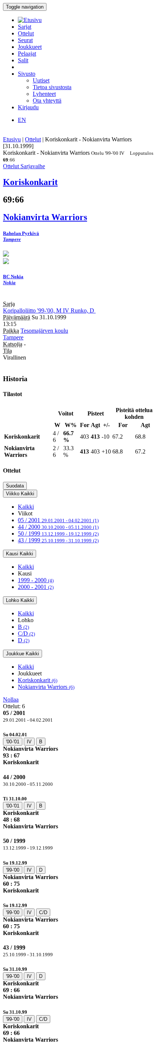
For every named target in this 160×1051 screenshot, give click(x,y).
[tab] (80, 748)
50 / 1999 (58, 533)
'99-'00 (12, 870)
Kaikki (26, 506)
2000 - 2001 (36, 587)
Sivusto (26, 73)
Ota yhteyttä (47, 100)
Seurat (25, 40)
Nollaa (11, 699)
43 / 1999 (58, 540)
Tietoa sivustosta (52, 87)
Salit (23, 60)
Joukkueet (30, 47)
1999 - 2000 (36, 580)
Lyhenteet (44, 94)
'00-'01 (12, 741)
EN (22, 120)
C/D (26, 633)
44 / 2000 (58, 527)
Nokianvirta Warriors (46, 687)
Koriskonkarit (37, 680)
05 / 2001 (58, 520)
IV (29, 741)
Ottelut (26, 33)
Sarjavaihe (32, 166)
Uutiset (41, 80)
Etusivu (12, 139)
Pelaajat (27, 53)
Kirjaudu (28, 107)
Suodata (15, 486)
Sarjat (24, 26)
